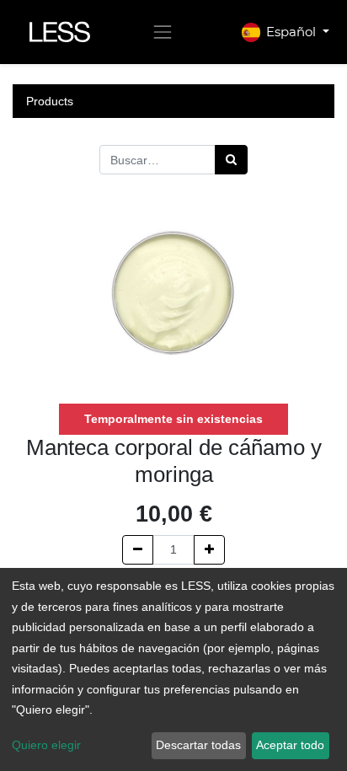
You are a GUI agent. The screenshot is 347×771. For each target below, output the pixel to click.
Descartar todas (198, 745)
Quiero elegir (46, 745)
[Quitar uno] (137, 550)
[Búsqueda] (231, 159)
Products (49, 101)
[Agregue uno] (209, 550)
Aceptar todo (290, 745)
